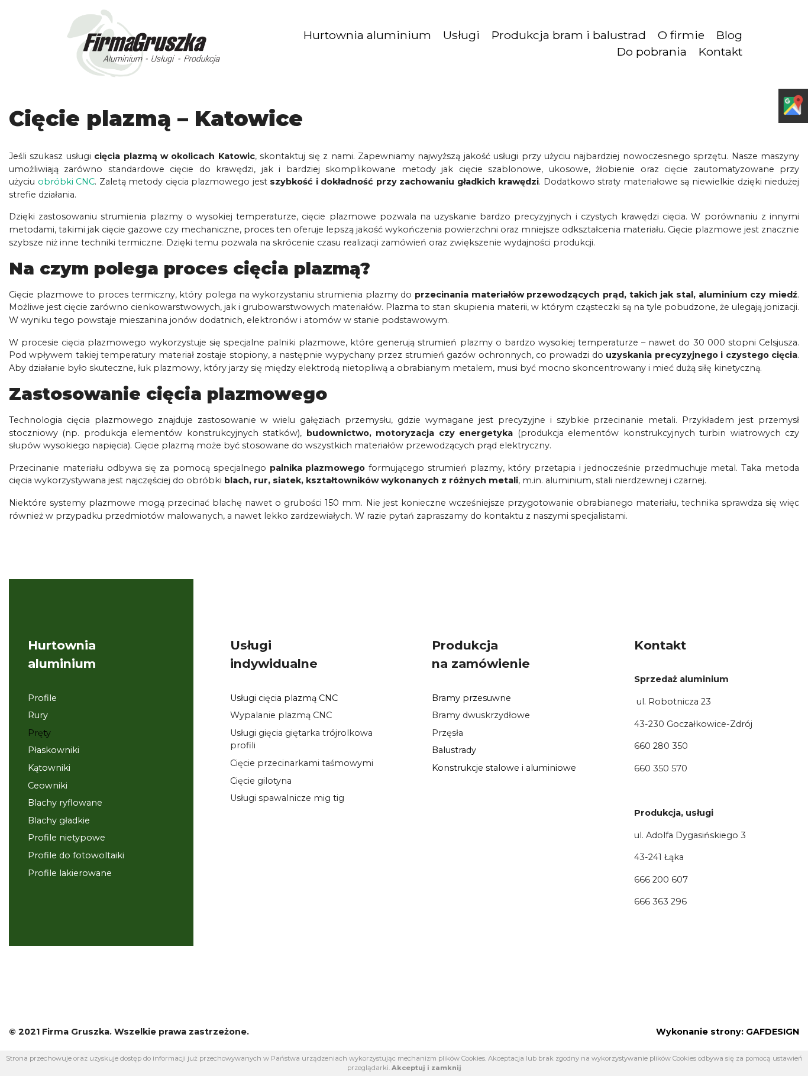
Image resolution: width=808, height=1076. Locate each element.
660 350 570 (660, 768)
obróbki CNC (66, 181)
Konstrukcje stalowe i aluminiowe (504, 767)
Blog (729, 35)
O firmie (681, 35)
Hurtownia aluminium (367, 35)
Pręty (39, 733)
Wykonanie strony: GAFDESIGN (727, 1031)
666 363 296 (660, 901)
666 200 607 (661, 879)
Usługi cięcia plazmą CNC (284, 698)
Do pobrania (652, 51)
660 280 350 (661, 746)
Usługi (461, 35)
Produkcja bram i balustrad (569, 35)
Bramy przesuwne (471, 698)
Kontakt (720, 51)
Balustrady (454, 750)
